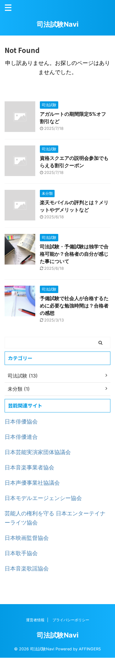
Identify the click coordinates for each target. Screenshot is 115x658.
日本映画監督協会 (27, 538)
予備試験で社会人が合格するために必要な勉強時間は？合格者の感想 (74, 305)
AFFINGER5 (90, 649)
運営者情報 (35, 620)
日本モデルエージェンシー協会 (43, 498)
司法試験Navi (58, 24)
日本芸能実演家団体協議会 (38, 452)
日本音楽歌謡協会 (27, 568)
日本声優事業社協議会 (32, 482)
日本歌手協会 (21, 553)
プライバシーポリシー (70, 620)
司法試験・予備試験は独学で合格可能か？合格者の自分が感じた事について (74, 253)
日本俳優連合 (21, 437)
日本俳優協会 (21, 421)
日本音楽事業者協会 (29, 467)
